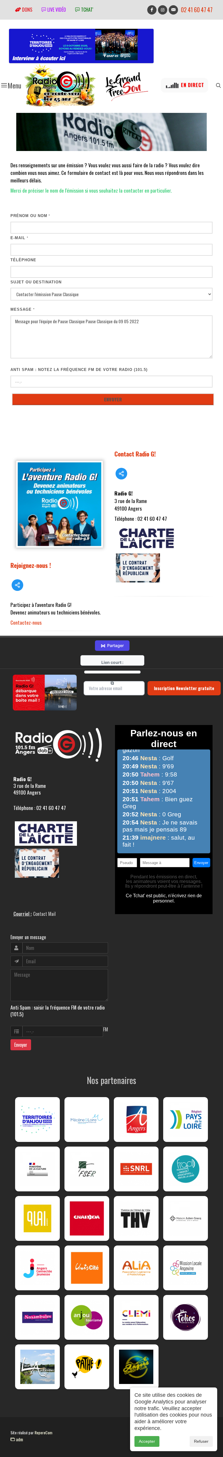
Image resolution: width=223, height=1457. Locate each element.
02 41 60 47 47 (197, 10)
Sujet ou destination (36, 282)
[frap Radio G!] (185, 1169)
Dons (26, 9)
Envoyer (20, 1044)
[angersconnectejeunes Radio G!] (37, 1268)
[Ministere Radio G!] (37, 1169)
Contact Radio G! (135, 453)
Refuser (201, 1441)
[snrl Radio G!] (136, 1169)
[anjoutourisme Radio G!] (87, 1317)
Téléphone (23, 260)
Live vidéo (56, 9)
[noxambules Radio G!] (37, 1317)
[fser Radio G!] (87, 1169)
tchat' (86, 9)
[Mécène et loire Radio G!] (87, 1119)
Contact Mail (44, 913)
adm (19, 1439)
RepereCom (43, 1432)
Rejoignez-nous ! (30, 565)
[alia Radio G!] (136, 1268)
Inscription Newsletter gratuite (184, 688)
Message (22, 309)
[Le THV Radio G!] (136, 1218)
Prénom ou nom (30, 216)
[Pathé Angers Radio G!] (87, 1367)
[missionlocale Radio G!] (185, 1268)
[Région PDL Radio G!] (185, 1119)
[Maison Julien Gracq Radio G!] (185, 1218)
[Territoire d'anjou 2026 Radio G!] (37, 1119)
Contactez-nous (26, 622)
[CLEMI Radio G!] (136, 1317)
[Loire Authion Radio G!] (37, 1367)
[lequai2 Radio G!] (37, 1218)
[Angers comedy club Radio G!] (136, 1367)
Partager (112, 645)
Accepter (147, 1441)
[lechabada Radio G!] (87, 1218)
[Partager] (17, 585)
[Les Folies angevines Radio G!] (185, 1317)
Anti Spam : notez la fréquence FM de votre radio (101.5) (79, 369)
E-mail (19, 238)
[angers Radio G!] (136, 1119)
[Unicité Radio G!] (87, 1268)
